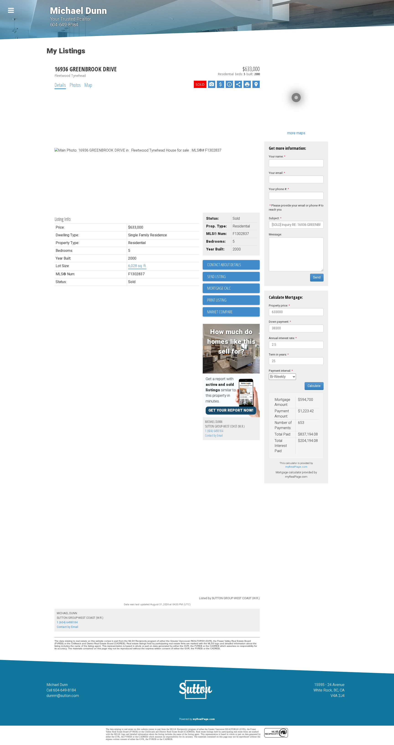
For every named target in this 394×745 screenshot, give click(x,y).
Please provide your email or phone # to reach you (296, 207)
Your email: (276, 173)
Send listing (216, 276)
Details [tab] (60, 84)
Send (317, 277)
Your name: (276, 156)
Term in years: (278, 354)
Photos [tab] (75, 84)
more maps (296, 133)
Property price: (278, 305)
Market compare (220, 311)
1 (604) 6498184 (214, 431)
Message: (275, 234)
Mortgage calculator (233, 288)
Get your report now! (230, 410)
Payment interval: (280, 371)
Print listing (216, 300)
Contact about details (224, 264)
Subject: (274, 218)
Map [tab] (88, 84)
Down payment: (279, 322)
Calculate (314, 386)
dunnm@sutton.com (63, 696)
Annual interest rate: (282, 338)
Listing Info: (62, 219)
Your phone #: (278, 189)
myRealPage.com (296, 467)
